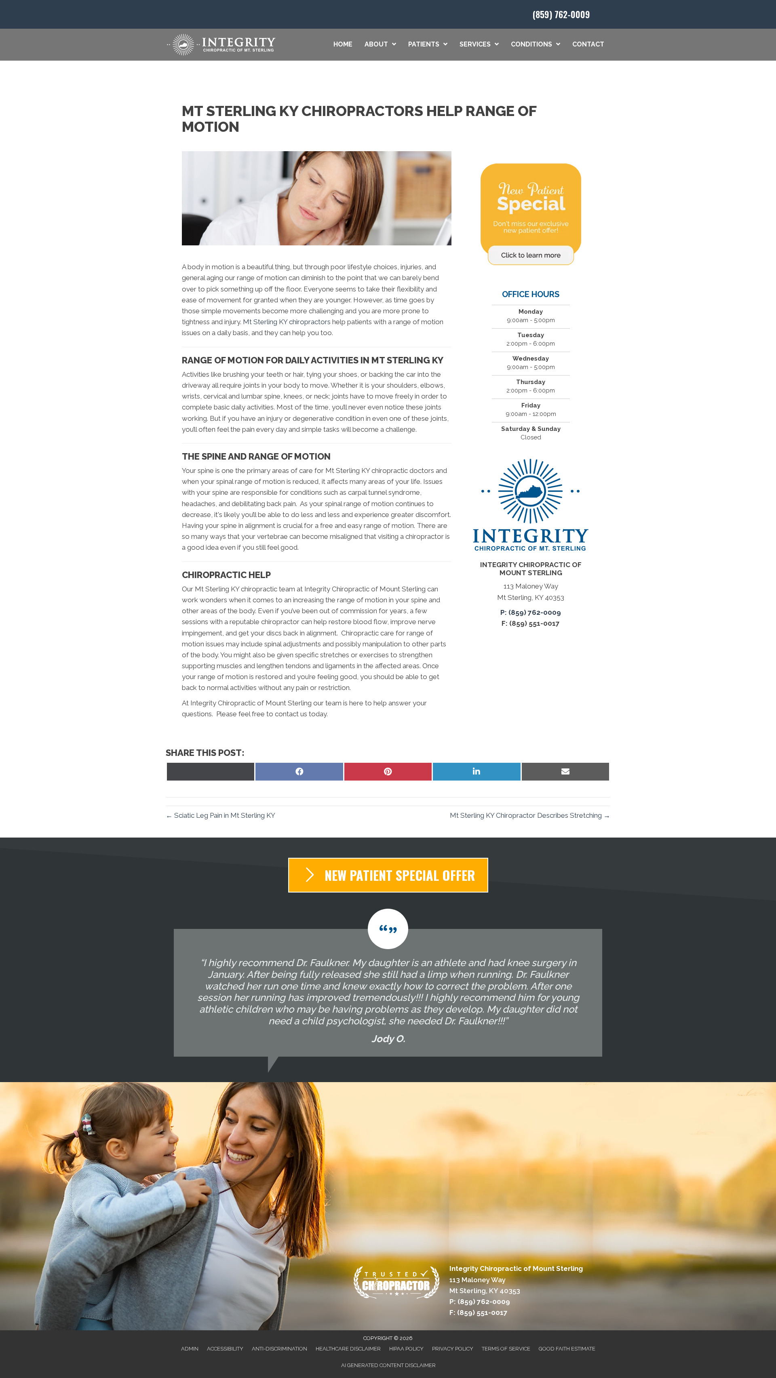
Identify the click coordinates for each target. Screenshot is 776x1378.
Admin (189, 1349)
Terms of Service (506, 1349)
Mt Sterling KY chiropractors (287, 322)
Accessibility (225, 1349)
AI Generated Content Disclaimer (388, 1365)
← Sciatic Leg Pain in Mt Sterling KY (220, 815)
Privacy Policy (452, 1349)
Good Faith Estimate (567, 1349)
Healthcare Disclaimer (348, 1349)
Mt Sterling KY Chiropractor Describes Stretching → (530, 815)
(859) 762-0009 (561, 14)
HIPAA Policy (406, 1349)
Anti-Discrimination (279, 1349)
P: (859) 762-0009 (530, 612)
